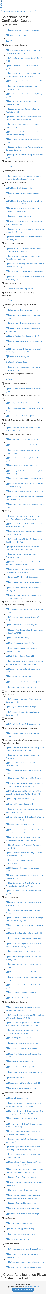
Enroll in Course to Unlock (23, 1290)
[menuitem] (1, 5)
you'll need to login (32, 1286)
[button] (1, 2)
